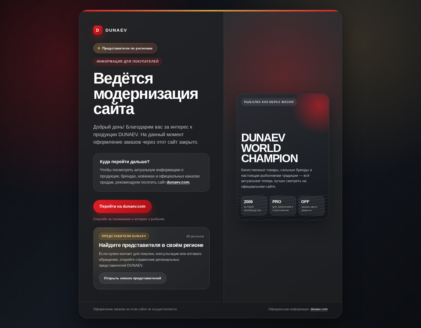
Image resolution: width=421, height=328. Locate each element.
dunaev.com (178, 182)
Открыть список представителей (132, 278)
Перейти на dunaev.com (122, 206)
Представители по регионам (127, 48)
